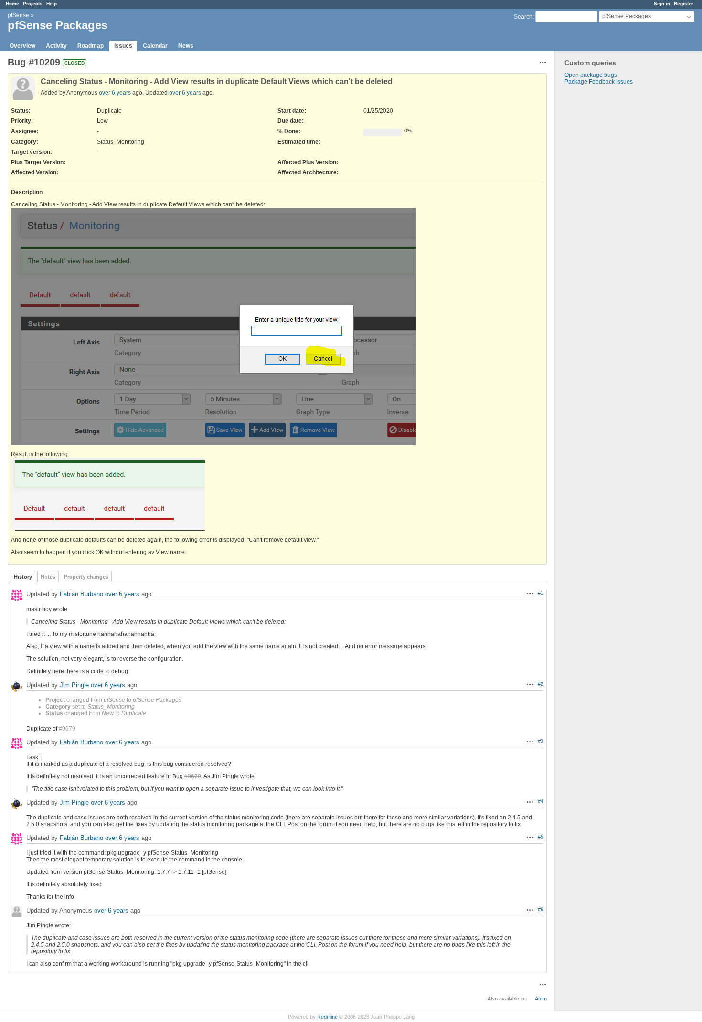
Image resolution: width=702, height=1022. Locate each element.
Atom (541, 998)
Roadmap (90, 46)
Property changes (86, 577)
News (185, 46)
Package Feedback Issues (598, 81)
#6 (540, 909)
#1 (540, 593)
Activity (56, 46)
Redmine (327, 1017)
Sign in (662, 3)
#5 (540, 836)
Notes (48, 577)
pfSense (18, 15)
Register (683, 3)
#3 (540, 741)
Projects (33, 3)
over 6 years (115, 92)
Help (51, 3)
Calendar (155, 46)
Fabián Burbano (81, 594)
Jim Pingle (74, 685)
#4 (540, 801)
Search (523, 16)
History (23, 577)
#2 (540, 684)
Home (12, 3)
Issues (123, 46)
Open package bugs (590, 75)
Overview (22, 46)
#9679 (67, 728)
